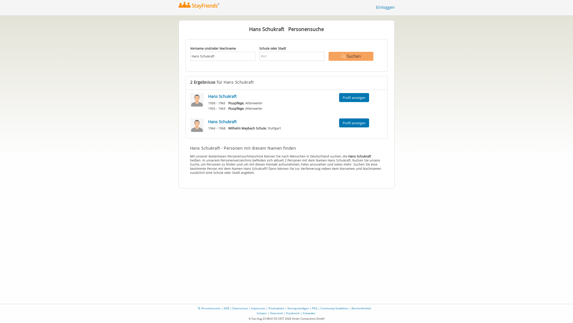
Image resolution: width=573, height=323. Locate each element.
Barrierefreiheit (361, 308)
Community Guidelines (334, 308)
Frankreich (292, 313)
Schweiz (262, 313)
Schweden (309, 313)
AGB (226, 308)
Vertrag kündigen (298, 308)
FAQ (314, 308)
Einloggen (385, 7)
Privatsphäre (276, 308)
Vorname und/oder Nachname (213, 48)
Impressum (258, 308)
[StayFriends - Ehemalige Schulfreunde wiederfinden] (200, 5)
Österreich (276, 313)
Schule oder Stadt (272, 48)
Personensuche (210, 308)
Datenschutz (240, 308)
